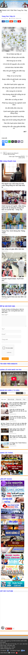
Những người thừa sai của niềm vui (14, 297)
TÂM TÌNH (13, 10)
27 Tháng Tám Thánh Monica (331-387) (17, 443)
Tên (3, 329)
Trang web (5, 339)
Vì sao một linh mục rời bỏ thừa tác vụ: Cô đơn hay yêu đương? (17, 418)
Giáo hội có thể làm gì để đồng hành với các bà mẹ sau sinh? (18, 411)
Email (4, 334)
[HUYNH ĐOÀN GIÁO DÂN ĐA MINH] (14, 4)
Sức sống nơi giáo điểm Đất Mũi (13, 249)
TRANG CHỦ (5, 10)
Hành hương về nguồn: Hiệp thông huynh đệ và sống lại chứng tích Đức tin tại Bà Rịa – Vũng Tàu (14, 207)
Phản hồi (18, 399)
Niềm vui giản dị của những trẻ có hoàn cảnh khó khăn (10, 153)
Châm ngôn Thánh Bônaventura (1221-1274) (17, 156)
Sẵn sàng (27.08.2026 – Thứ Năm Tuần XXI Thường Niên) (17, 436)
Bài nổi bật (11, 399)
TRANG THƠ (18, 18)
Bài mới (3, 399)
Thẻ (24, 399)
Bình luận (5, 314)
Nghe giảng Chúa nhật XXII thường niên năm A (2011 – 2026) (17, 430)
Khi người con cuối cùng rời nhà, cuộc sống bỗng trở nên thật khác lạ (13, 185)
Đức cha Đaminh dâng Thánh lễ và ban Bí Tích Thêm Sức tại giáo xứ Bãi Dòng (17, 404)
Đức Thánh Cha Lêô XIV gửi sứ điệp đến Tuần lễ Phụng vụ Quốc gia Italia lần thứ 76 (14, 424)
